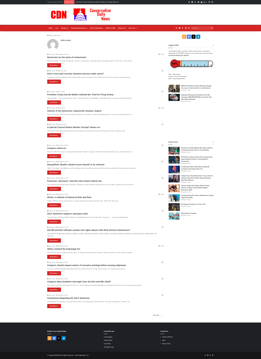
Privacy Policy (166, 343)
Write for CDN (110, 28)
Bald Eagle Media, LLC (82, 355)
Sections (64, 28)
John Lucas (66, 40)
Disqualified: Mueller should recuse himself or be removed (75, 164)
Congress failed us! (56, 148)
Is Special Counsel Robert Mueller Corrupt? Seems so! (73, 127)
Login (163, 340)
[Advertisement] (191, 121)
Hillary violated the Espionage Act (63, 249)
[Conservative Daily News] (82, 14)
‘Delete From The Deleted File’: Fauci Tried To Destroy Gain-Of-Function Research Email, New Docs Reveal (197, 178)
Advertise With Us (167, 337)
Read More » (54, 65)
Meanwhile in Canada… (189, 213)
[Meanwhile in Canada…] (174, 216)
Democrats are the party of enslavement (66, 57)
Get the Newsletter (96, 28)
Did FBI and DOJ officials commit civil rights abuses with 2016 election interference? (88, 230)
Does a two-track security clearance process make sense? (75, 74)
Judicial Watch (108, 340)
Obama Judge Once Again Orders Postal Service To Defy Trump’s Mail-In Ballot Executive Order (195, 188)
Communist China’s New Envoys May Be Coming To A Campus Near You (97, 2)
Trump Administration (78, 28)
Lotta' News (107, 343)
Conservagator (108, 337)
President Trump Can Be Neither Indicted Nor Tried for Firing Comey (80, 94)
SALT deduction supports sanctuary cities (67, 214)
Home (51, 28)
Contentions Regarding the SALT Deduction (68, 298)
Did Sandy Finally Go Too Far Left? (193, 204)
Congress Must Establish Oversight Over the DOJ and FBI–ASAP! (79, 282)
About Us (132, 28)
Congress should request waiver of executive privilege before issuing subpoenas (86, 265)
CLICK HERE (180, 53)
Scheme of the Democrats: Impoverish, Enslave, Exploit (74, 111)
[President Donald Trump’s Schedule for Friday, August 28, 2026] (174, 198)
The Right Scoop (109, 347)
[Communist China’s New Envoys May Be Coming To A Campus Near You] (174, 169)
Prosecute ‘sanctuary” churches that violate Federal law (74, 181)
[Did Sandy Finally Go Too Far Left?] (174, 207)
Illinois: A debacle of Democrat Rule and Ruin (69, 197)
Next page (156, 315)
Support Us (122, 28)
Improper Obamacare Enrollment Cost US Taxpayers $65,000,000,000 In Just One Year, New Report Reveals (196, 97)
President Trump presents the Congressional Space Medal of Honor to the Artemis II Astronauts (196, 159)
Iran (56, 28)
